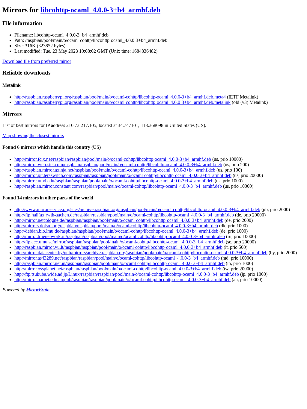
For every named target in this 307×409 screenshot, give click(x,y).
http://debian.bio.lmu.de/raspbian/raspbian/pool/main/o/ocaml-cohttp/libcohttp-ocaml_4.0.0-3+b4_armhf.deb (116, 231)
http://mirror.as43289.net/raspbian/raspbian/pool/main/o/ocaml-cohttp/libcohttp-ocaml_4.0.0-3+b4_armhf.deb (117, 257)
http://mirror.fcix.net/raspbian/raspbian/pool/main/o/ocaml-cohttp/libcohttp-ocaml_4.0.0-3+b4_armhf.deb (112, 159)
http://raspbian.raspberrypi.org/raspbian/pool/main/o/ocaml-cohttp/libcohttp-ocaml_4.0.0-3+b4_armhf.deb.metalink (122, 102)
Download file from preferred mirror (36, 61)
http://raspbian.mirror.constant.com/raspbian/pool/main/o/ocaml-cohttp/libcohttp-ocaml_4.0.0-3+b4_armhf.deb (118, 186)
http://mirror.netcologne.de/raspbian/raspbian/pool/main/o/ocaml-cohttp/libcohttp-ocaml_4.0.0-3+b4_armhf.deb (118, 220)
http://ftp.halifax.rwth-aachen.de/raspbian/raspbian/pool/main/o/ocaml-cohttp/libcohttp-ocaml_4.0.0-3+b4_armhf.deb (124, 214)
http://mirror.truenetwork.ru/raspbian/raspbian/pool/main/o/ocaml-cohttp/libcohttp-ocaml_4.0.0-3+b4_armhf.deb (119, 236)
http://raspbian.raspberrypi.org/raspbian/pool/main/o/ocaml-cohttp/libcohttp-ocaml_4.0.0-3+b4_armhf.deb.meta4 (120, 96)
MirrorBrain (37, 289)
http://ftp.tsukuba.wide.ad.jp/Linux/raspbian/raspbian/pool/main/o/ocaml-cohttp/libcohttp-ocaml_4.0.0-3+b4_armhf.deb (126, 274)
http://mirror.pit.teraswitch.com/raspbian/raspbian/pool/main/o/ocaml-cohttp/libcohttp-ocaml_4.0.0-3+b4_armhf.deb (122, 175)
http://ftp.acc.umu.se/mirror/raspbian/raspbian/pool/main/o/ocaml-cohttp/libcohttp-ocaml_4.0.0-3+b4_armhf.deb (119, 241)
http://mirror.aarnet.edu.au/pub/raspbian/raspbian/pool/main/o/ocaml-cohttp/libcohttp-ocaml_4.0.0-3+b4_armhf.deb (122, 279)
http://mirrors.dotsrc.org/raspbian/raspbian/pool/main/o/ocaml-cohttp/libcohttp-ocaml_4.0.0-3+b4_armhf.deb (116, 225)
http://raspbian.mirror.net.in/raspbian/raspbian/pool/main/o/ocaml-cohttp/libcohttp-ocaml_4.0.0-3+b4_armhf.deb (119, 263)
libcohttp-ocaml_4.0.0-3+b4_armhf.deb (100, 10)
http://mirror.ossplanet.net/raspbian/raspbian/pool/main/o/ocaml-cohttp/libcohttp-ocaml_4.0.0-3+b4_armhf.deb (117, 268)
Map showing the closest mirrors (33, 135)
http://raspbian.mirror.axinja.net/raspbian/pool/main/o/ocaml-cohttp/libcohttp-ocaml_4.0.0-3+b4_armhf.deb (114, 169)
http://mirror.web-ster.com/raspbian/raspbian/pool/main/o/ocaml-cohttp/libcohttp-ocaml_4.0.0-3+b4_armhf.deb (118, 164)
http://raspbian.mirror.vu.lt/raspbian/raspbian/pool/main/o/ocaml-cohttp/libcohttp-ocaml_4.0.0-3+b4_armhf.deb (118, 247)
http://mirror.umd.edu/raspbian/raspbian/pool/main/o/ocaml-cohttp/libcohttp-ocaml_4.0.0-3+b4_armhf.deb (113, 180)
